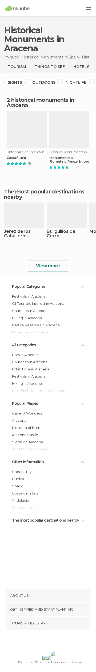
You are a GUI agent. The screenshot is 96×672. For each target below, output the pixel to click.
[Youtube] (61, 642)
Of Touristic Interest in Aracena (38, 303)
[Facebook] (40, 642)
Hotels (81, 66)
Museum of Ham (26, 427)
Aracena (19, 420)
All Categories (24, 345)
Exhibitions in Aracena (30, 369)
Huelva (18, 479)
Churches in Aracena (29, 310)
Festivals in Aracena (29, 296)
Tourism (17, 66)
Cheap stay (21, 472)
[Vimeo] (54, 642)
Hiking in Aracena (27, 318)
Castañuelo (16, 158)
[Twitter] (47, 642)
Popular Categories (28, 286)
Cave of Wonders (27, 413)
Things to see (50, 66)
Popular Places (25, 403)
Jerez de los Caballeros (17, 233)
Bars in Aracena (25, 355)
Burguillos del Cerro (62, 233)
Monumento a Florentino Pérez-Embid (69, 159)
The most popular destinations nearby (44, 194)
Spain (17, 486)
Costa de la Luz (25, 493)
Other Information (28, 461)
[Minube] (17, 8)
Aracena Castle (25, 435)
